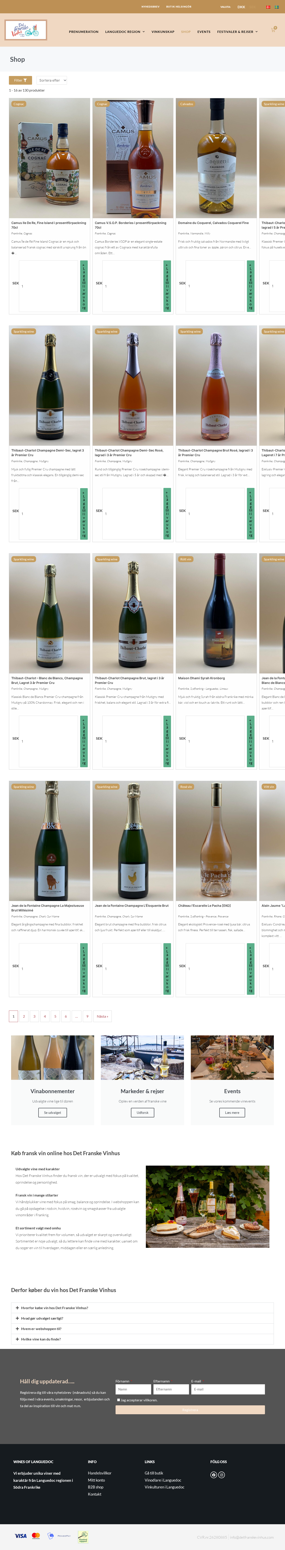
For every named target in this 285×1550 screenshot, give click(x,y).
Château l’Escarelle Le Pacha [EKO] (204, 905)
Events (204, 32)
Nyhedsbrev (151, 6)
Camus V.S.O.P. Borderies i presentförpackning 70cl (130, 225)
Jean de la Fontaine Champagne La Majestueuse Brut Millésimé (47, 908)
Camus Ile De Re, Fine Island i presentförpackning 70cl (48, 225)
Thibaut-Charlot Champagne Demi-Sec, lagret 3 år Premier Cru (47, 452)
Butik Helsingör (178, 6)
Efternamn (161, 1381)
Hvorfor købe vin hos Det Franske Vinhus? (54, 1308)
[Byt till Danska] (268, 7)
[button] (142, 1308)
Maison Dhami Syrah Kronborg (201, 678)
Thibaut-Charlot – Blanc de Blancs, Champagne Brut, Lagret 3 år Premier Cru (47, 680)
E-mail (196, 1381)
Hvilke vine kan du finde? (41, 1339)
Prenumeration (84, 32)
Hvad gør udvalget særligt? (42, 1318)
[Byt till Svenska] (277, 7)
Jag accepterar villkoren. (139, 1400)
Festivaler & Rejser (235, 32)
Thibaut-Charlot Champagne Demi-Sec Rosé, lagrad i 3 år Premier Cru (129, 452)
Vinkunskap (163, 32)
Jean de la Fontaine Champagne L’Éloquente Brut (132, 905)
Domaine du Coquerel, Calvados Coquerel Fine (213, 223)
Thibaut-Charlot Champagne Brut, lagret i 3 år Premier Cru (129, 680)
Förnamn (123, 1381)
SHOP (186, 32)
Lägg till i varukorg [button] (84, 288)
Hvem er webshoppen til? (41, 1328)
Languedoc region (122, 32)
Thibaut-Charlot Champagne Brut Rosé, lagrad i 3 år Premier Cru (215, 452)
